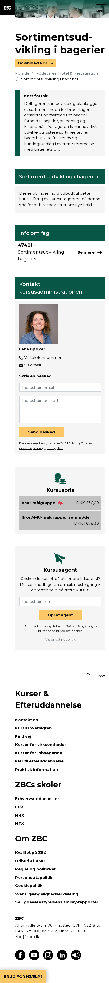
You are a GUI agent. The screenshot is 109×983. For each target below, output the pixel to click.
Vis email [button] (32, 365)
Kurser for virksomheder (40, 744)
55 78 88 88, (76, 931)
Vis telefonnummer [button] (42, 357)
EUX (19, 806)
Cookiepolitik (29, 885)
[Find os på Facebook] (20, 958)
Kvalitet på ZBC (30, 852)
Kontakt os (26, 719)
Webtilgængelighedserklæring (46, 894)
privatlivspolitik (30, 448)
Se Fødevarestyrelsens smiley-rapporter (56, 902)
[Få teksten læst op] (76, 958)
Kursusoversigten (33, 728)
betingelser (55, 448)
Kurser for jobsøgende (38, 752)
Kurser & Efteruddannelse (48, 699)
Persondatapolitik (33, 877)
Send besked (41, 431)
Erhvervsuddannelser (37, 798)
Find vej (23, 736)
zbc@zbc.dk (27, 936)
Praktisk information (36, 769)
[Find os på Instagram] (48, 958)
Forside (22, 73)
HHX (19, 815)
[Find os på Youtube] (34, 958)
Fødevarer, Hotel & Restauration (67, 73)
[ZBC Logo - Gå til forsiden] (7, 7)
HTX (19, 823)
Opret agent (60, 614)
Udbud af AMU (30, 860)
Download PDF (33, 62)
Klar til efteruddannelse (39, 761)
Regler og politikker (35, 869)
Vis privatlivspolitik (60, 639)
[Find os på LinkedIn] (62, 958)
